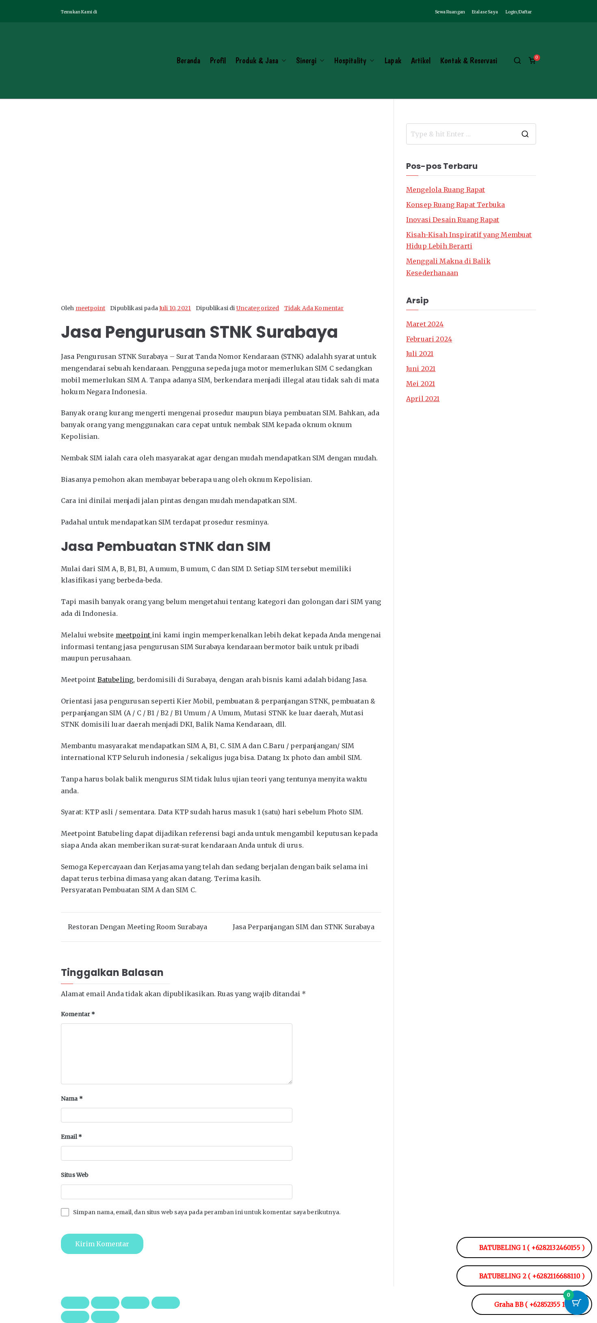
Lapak (392, 60)
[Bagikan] (135, 1303)
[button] (282, 60)
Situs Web (75, 1174)
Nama (72, 1098)
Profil (218, 60)
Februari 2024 (429, 339)
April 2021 (423, 399)
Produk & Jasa (257, 60)
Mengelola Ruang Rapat (445, 190)
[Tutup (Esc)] (165, 1303)
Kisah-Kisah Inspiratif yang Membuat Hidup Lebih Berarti (469, 240)
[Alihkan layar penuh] (105, 1303)
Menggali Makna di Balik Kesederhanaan (448, 267)
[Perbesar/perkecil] (75, 1303)
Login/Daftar (519, 12)
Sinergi (306, 60)
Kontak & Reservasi (468, 60)
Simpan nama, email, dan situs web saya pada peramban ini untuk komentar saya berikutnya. (206, 1212)
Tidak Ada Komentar (314, 308)
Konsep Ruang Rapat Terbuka (455, 205)
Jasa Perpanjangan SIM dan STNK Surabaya (303, 927)
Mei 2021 (420, 384)
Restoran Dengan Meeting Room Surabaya (137, 927)
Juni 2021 (420, 369)
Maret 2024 (425, 324)
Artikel (420, 60)
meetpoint (90, 308)
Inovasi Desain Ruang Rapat (452, 220)
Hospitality (350, 60)
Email (71, 1136)
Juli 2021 (419, 354)
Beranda (188, 60)
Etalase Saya (485, 12)
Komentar (78, 1014)
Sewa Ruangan (450, 12)
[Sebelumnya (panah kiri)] (75, 1317)
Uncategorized (257, 308)
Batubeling (115, 680)
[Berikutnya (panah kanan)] (105, 1317)
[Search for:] (471, 134)
